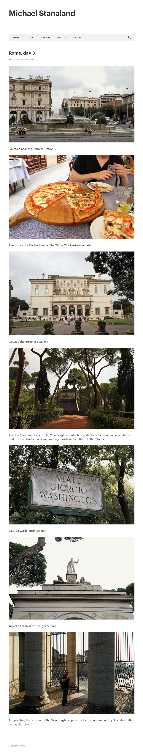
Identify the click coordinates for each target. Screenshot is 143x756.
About (77, 37)
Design (45, 37)
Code (30, 37)
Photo (61, 37)
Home (16, 37)
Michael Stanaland (42, 12)
